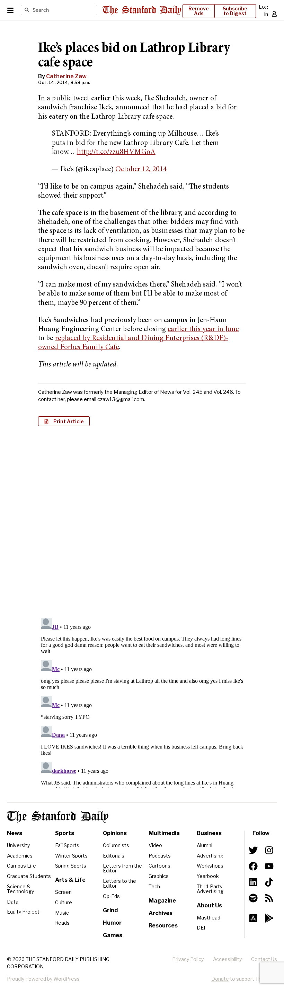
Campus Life (21, 866)
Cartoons (159, 866)
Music (62, 913)
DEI (201, 928)
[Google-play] (269, 918)
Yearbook (208, 876)
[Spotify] (253, 898)
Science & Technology (20, 888)
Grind (110, 910)
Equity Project (23, 912)
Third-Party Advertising (210, 888)
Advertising (210, 856)
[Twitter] (253, 850)
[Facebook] (253, 866)
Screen (63, 892)
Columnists (116, 845)
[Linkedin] (253, 882)
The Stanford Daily (57, 817)
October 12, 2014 (141, 169)
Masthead (208, 918)
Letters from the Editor (122, 868)
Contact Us (264, 959)
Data (12, 902)
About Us (209, 905)
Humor (112, 922)
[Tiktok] (269, 882)
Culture (63, 902)
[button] (64, 421)
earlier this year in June (203, 329)
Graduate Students (29, 876)
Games (112, 935)
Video (155, 845)
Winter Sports (71, 856)
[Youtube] (269, 866)
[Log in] (274, 14)
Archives (160, 913)
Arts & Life (70, 880)
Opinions (115, 833)
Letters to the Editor (119, 883)
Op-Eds (111, 896)
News (14, 833)
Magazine (162, 900)
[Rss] (269, 898)
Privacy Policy (188, 959)
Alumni (204, 845)
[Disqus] (142, 520)
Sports (64, 833)
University (18, 845)
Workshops (210, 866)
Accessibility (227, 959)
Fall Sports (67, 845)
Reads (62, 923)
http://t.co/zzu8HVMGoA (116, 152)
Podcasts (160, 856)
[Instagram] (269, 850)
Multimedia (164, 833)
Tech (154, 886)
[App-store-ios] (253, 918)
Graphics (159, 876)
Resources (163, 925)
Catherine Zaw (66, 76)
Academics (20, 856)
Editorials (113, 856)
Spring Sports (70, 866)
